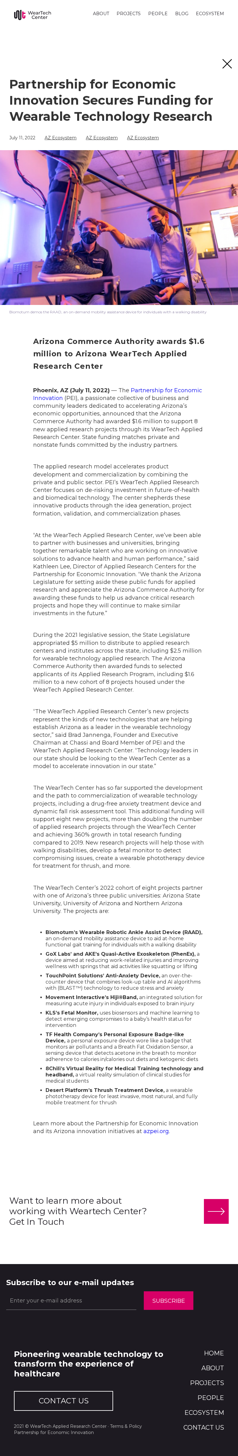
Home (214, 1353)
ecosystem (204, 1412)
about (212, 1368)
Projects (207, 1383)
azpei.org (155, 1131)
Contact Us (64, 1400)
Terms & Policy (126, 1426)
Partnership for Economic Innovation (54, 1432)
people (210, 1398)
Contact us (203, 1427)
